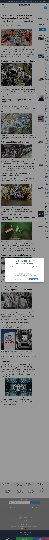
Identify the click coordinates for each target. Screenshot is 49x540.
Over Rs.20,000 (29, 263)
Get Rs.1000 (33, 279)
